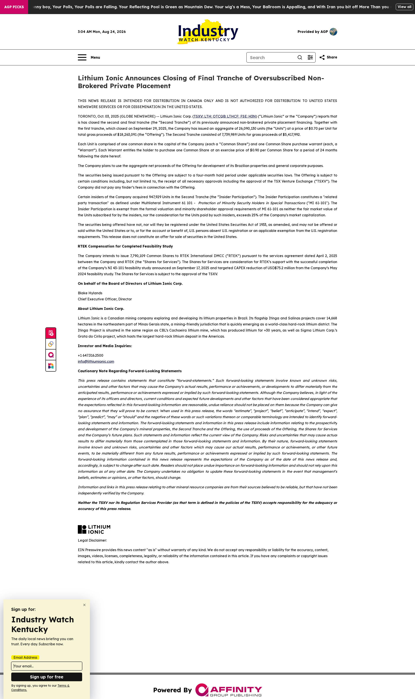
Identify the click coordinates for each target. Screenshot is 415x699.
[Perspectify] (51, 344)
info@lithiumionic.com (96, 361)
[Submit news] (51, 333)
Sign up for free (46, 677)
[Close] (84, 605)
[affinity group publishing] (51, 355)
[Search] (300, 57)
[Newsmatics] (51, 365)
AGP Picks (14, 7)
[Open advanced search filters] (310, 57)
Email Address (25, 657)
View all (404, 7)
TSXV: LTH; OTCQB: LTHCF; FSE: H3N (225, 116)
